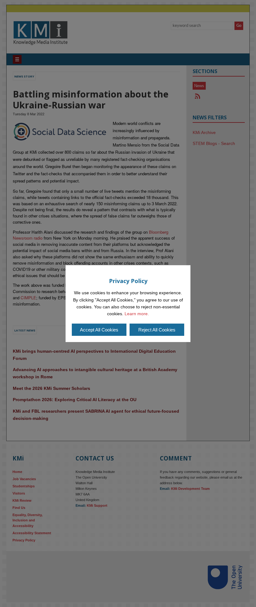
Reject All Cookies (156, 329)
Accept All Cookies (99, 329)
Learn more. (137, 313)
